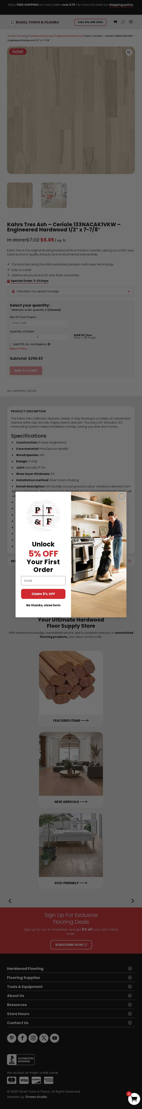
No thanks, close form (43, 605)
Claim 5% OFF (43, 594)
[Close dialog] (122, 496)
